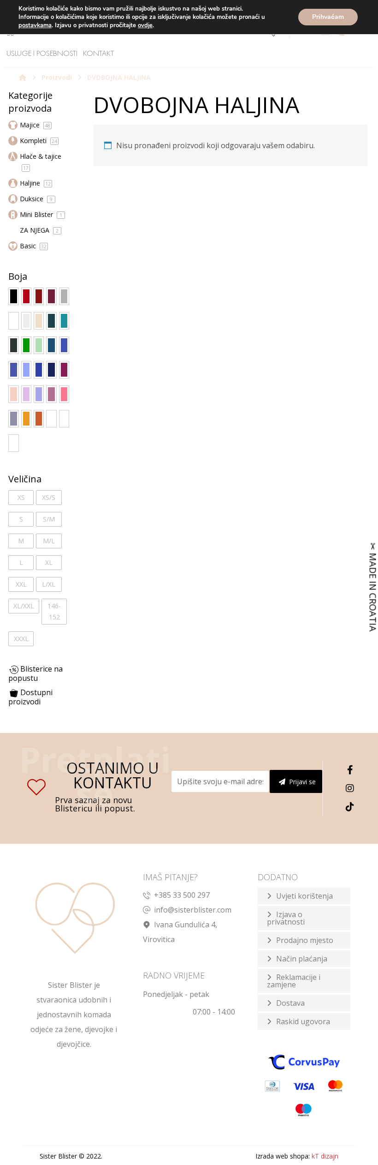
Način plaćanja (301, 959)
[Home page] (22, 77)
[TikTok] (350, 807)
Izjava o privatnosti (286, 918)
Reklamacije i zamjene (293, 981)
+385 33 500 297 (182, 895)
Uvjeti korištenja (304, 896)
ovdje (145, 25)
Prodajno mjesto (304, 940)
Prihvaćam (328, 16)
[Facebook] (350, 770)
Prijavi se (302, 781)
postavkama (35, 25)
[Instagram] (350, 788)
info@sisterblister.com (192, 910)
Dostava (290, 1003)
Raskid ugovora (303, 1021)
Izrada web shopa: (282, 1156)
